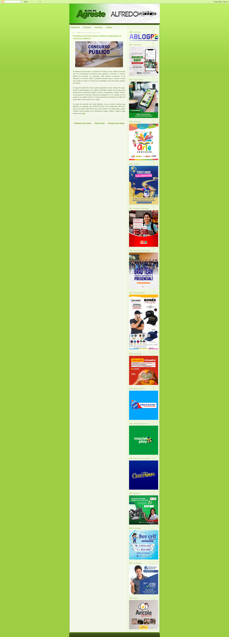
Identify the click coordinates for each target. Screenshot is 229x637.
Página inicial (75, 27)
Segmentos (98, 27)
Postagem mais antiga (116, 123)
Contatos (109, 27)
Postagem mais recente (82, 123)
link (83, 113)
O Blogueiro (87, 27)
